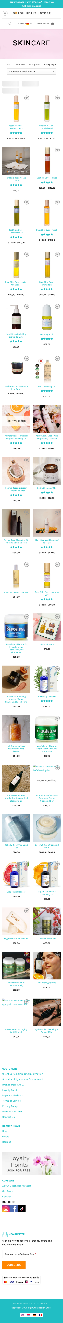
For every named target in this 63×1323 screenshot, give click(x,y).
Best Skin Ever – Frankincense (16, 231)
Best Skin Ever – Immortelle (46, 283)
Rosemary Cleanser (47, 696)
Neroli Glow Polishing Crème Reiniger (16, 335)
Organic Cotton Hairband (16, 938)
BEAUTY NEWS (11, 1125)
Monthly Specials (22, 1303)
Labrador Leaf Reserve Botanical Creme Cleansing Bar (46, 798)
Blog (4, 1131)
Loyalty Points (10, 1090)
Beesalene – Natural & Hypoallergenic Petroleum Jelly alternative (16, 648)
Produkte (20, 64)
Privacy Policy (10, 1106)
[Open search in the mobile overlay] (10, 23)
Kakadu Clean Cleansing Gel (16, 846)
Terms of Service (11, 1100)
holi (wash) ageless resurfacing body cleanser (16, 749)
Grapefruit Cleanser (16, 892)
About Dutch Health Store (16, 1185)
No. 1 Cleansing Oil (47, 386)
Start (9, 64)
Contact (6, 1196)
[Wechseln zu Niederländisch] (28, 1315)
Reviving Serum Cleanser (16, 592)
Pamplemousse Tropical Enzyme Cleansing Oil (16, 437)
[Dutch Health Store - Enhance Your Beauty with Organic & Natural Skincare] (31, 13)
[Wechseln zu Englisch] (23, 1315)
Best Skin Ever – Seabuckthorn (16, 127)
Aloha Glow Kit (47, 644)
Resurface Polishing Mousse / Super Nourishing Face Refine (16, 699)
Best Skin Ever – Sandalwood (46, 127)
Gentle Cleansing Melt (47, 488)
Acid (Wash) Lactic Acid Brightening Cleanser (47, 437)
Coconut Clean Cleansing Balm (47, 846)
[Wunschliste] (26, 98)
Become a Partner (12, 1111)
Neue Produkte (42, 1303)
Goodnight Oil (47, 334)
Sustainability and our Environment (22, 1079)
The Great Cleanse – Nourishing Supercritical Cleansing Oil (16, 798)
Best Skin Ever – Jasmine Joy (47, 593)
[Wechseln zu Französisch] (40, 1315)
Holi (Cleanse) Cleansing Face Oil (47, 541)
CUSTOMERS (10, 1068)
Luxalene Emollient (47, 938)
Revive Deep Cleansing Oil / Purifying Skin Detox (16, 541)
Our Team (7, 1191)
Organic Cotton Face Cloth (16, 179)
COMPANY (8, 1180)
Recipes (6, 1141)
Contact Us (8, 1116)
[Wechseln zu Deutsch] (34, 1315)
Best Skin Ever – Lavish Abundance (16, 283)
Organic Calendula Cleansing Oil (47, 893)
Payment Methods (12, 1095)
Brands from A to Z (13, 1084)
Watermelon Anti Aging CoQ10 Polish (16, 1030)
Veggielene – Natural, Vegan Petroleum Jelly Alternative (46, 749)
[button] (5, 13)
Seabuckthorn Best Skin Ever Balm (16, 387)
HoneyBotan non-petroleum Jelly (16, 983)
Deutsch (21, 23)
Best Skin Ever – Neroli (46, 230)
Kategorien (34, 64)
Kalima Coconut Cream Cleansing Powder (16, 489)
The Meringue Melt (47, 983)
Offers (5, 1136)
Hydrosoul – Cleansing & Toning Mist (47, 1030)
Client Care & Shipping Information (22, 1073)
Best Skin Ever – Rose (47, 178)
